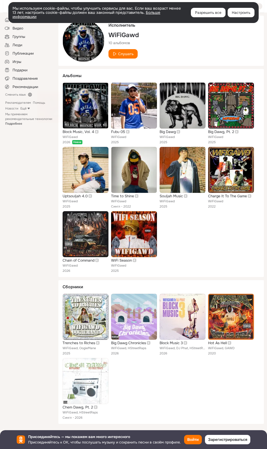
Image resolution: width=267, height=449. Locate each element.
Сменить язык (15, 95)
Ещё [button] (23, 108)
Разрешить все (208, 12)
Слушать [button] (126, 53)
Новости (11, 108)
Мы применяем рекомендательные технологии (28, 119)
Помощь (39, 103)
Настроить (241, 12)
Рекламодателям (18, 103)
